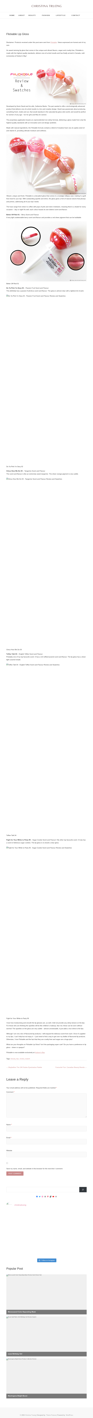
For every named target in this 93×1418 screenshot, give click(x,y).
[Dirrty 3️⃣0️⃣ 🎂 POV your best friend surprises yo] (46, 1233)
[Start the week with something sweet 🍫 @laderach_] (74, 1233)
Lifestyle (61, 15)
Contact (76, 15)
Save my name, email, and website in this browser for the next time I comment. (34, 1169)
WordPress (69, 1415)
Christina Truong (30, 1415)
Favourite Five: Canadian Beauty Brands (71, 1067)
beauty (13, 1059)
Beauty (32, 15)
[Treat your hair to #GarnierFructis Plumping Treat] (46, 1249)
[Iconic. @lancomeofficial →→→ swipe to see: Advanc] (19, 1249)
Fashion (46, 15)
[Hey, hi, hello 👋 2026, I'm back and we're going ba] (19, 1218)
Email (8, 1137)
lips (17, 1059)
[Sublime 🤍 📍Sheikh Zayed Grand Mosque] (46, 1218)
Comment (10, 1092)
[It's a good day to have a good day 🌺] (74, 1249)
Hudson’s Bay (40, 1052)
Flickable (53, 42)
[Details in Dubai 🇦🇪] (19, 1233)
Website (9, 1150)
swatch (27, 1059)
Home (12, 15)
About (21, 15)
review (22, 1059)
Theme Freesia (51, 1415)
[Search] (83, 1189)
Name (9, 1124)
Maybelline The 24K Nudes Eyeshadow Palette (24, 1067)
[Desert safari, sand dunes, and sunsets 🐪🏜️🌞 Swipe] (74, 1218)
